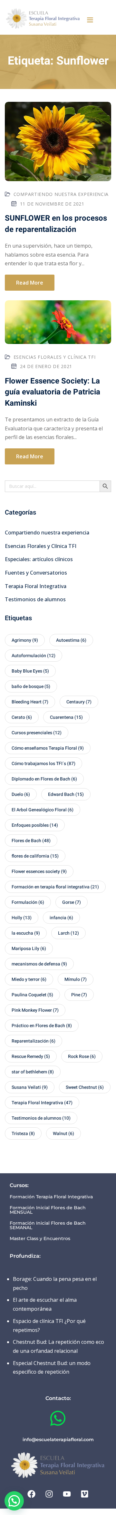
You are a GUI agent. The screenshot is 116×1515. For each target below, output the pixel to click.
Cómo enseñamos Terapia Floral (48, 748)
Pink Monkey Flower (35, 1010)
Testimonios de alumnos (35, 599)
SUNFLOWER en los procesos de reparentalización (56, 224)
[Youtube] (67, 1494)
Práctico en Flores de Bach (42, 1025)
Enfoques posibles (35, 825)
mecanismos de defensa (39, 964)
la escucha (26, 933)
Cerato (22, 717)
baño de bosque (31, 686)
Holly (22, 917)
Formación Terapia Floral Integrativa (51, 1197)
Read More (29, 282)
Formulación (28, 902)
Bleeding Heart (30, 702)
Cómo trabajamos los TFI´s (43, 763)
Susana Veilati (30, 1087)
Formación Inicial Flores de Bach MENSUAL (48, 1210)
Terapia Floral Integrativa (35, 586)
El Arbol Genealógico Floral (42, 809)
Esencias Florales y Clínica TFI (55, 357)
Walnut (63, 1133)
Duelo (21, 794)
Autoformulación (33, 655)
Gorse (71, 902)
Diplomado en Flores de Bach (44, 779)
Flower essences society (39, 871)
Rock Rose (82, 1056)
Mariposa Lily (29, 948)
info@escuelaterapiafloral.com (58, 1439)
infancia (61, 917)
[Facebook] (32, 1494)
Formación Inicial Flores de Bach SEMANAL (48, 1225)
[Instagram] (49, 1494)
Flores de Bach (31, 840)
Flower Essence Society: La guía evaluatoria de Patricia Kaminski (52, 392)
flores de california (35, 856)
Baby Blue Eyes (30, 671)
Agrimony (25, 640)
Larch (68, 933)
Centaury (79, 702)
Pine (79, 994)
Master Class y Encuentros (40, 1238)
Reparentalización (33, 1041)
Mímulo (75, 979)
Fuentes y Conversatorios (36, 572)
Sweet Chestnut (85, 1087)
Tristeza (23, 1133)
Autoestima (71, 640)
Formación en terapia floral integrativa (55, 887)
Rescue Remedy (31, 1056)
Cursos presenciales (37, 732)
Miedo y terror (29, 979)
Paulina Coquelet (32, 994)
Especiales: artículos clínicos (39, 559)
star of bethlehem (33, 1072)
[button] (90, 19)
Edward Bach (66, 794)
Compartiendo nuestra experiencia (61, 194)
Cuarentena (66, 717)
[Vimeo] (85, 1494)
